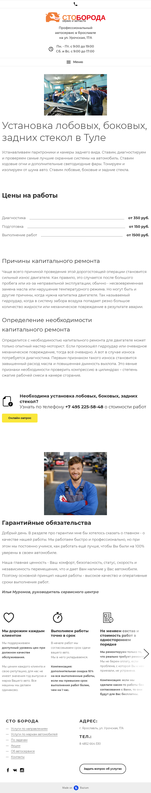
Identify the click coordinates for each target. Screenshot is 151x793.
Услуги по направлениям (29, 729)
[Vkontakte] (15, 770)
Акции (15, 745)
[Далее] (132, 654)
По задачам (19, 740)
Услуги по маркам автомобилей (34, 734)
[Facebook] (8, 770)
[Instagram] (22, 770)
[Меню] (75, 62)
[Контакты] (75, 4)
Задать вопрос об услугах (103, 769)
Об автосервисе (23, 751)
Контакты (18, 757)
